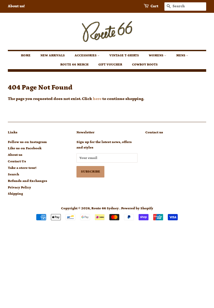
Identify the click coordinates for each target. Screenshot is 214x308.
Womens (156, 55)
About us (15, 155)
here (97, 99)
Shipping (15, 194)
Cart (154, 6)
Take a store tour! (22, 168)
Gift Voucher (110, 64)
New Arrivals (52, 55)
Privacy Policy (19, 187)
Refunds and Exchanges (27, 181)
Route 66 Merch (74, 64)
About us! (16, 6)
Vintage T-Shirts (124, 55)
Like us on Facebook (24, 148)
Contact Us (17, 161)
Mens (181, 55)
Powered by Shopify (137, 208)
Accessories (86, 55)
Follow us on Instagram (27, 142)
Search (13, 174)
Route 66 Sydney (105, 208)
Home (26, 55)
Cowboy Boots (145, 64)
